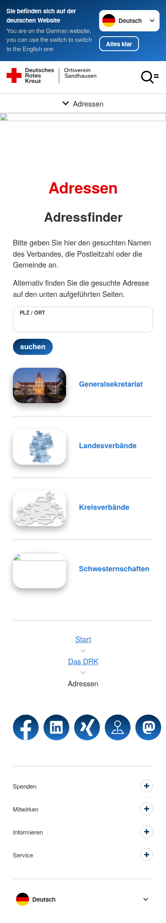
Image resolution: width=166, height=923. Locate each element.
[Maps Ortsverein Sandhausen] (118, 727)
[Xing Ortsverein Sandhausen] (87, 727)
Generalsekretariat (111, 384)
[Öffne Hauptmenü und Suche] (150, 77)
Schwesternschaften (114, 568)
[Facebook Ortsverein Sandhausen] (26, 727)
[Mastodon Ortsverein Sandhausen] (148, 727)
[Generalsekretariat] (39, 385)
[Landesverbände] (39, 447)
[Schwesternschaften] (39, 570)
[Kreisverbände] (39, 508)
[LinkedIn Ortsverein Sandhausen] (56, 727)
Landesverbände (108, 445)
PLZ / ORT (32, 312)
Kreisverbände (104, 507)
